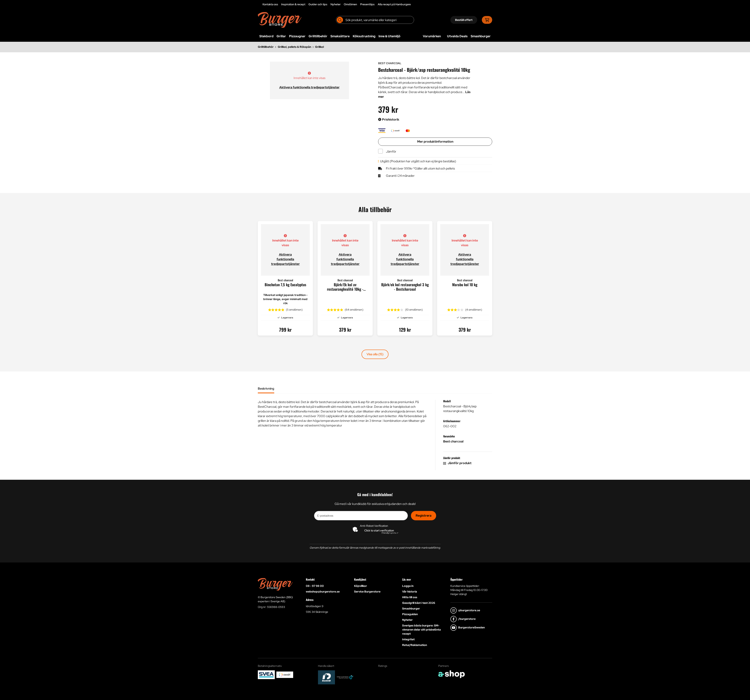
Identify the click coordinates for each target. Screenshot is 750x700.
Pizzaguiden (410, 614)
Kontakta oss (270, 4)
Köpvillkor (360, 586)
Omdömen (350, 4)
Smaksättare (340, 36)
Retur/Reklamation (414, 645)
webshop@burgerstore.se (323, 591)
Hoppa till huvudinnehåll (373, 5)
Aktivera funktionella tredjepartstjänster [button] (309, 87)
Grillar (281, 36)
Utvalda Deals (457, 36)
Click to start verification (379, 530)
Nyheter (335, 4)
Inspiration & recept (293, 4)
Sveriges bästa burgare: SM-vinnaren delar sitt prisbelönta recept (421, 629)
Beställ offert (463, 20)
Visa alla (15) (375, 354)
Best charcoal (453, 441)
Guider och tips (317, 4)
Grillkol (319, 47)
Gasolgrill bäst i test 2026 (418, 603)
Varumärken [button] (432, 36)
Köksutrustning (364, 36)
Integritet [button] (408, 639)
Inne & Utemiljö (389, 36)
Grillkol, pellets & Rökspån (294, 47)
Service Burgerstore (367, 591)
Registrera (423, 515)
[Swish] (284, 675)
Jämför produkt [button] (459, 463)
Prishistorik (390, 119)
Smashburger (481, 36)
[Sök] (340, 20)
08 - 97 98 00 (315, 586)
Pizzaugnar (297, 36)
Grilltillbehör (318, 36)
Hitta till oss (409, 597)
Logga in (407, 586)
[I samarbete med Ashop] (451, 674)
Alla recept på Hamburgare (394, 4)
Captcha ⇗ (390, 533)
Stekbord (266, 36)
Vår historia (409, 591)
